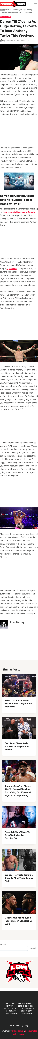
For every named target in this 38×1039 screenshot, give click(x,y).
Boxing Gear (26, 1011)
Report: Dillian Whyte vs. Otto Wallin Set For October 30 (17, 835)
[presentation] (19, 685)
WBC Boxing (11, 1013)
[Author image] (1, 40)
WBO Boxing (11, 1011)
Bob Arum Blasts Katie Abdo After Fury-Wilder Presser (17, 746)
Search (3, 944)
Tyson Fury (12, 268)
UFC (19, 74)
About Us (10, 1003)
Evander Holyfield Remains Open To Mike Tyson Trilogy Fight (19, 878)
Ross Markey (10, 40)
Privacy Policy (11, 1008)
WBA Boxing (26, 1013)
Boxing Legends (25, 1003)
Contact (9, 1006)
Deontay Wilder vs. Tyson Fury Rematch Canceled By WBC (18, 921)
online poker (17, 1030)
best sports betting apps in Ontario (19, 212)
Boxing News (5, 17)
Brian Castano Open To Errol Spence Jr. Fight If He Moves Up (18, 703)
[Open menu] (35, 4)
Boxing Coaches (25, 1006)
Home (2, 9)
